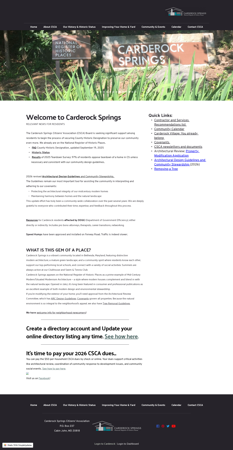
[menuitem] (33, 27)
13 (135, 92)
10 (126, 92)
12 (132, 92)
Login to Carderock (104, 443)
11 (129, 92)
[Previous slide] (5, 63)
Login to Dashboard (128, 443)
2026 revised (34, 176)
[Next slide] (227, 63)
